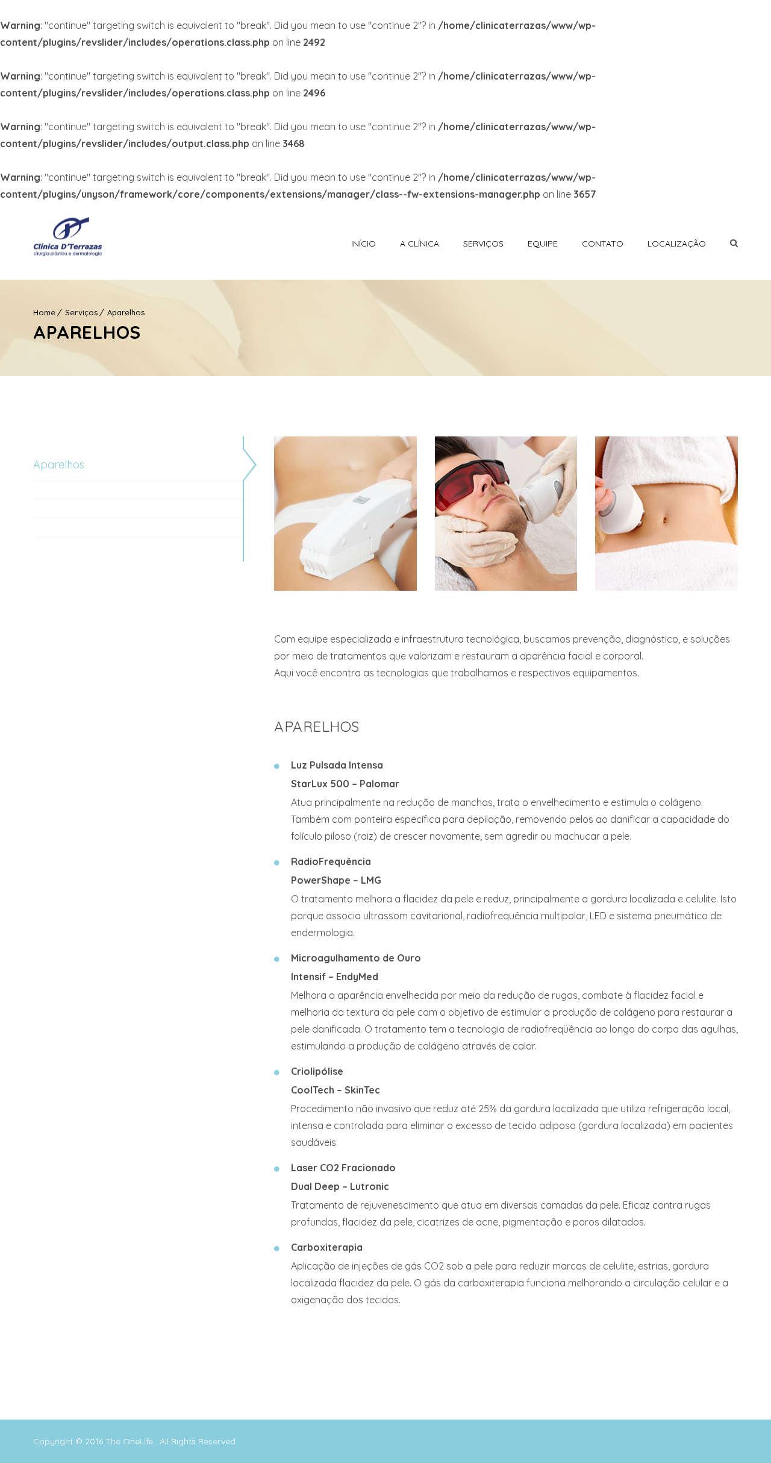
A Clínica (419, 243)
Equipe (543, 243)
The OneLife (130, 1441)
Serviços (483, 243)
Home (44, 312)
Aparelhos (126, 312)
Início (363, 243)
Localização (677, 243)
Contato (602, 243)
